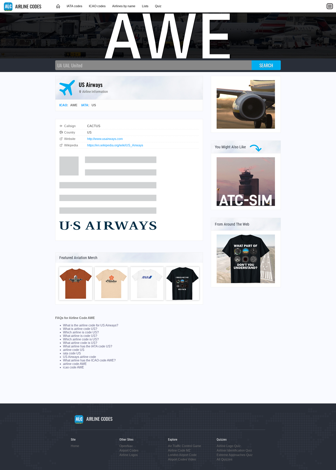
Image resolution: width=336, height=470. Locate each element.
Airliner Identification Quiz (234, 450)
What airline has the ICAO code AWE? (89, 360)
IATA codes (74, 6)
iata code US (72, 353)
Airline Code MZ (179, 450)
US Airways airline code (79, 356)
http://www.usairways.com (105, 139)
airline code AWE (75, 363)
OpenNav (126, 446)
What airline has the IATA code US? (87, 346)
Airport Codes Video (182, 459)
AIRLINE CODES (27, 6)
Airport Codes (128, 450)
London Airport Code (182, 455)
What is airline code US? (80, 328)
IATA (84, 105)
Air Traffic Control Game (184, 446)
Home (75, 446)
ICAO (63, 105)
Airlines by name (123, 6)
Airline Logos (128, 455)
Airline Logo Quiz (229, 446)
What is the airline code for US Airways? (90, 325)
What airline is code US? (80, 335)
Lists (145, 6)
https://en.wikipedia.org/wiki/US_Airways (115, 145)
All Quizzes (224, 459)
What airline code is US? (80, 342)
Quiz (158, 6)
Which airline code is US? (81, 339)
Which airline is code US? (81, 332)
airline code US (73, 349)
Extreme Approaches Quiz (235, 455)
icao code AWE (73, 367)
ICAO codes (97, 6)
